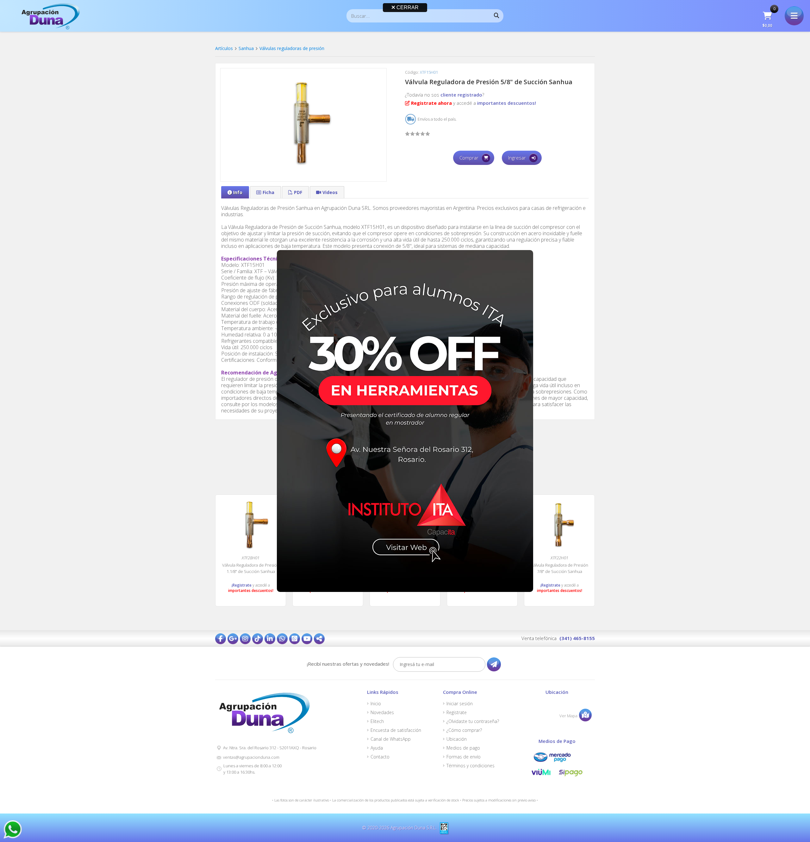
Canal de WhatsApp (391, 739)
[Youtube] (307, 638)
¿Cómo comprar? (464, 730)
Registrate (456, 712)
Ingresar (517, 157)
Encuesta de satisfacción (396, 730)
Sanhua (246, 48)
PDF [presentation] (298, 192)
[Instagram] (245, 638)
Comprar (468, 157)
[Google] (232, 638)
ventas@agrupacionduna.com (251, 757)
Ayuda (377, 748)
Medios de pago (463, 748)
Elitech (377, 721)
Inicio (376, 703)
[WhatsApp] (282, 638)
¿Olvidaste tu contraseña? (472, 721)
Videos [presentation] (330, 192)
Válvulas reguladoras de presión (291, 48)
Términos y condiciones (470, 765)
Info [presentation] (237, 192)
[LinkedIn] (270, 638)
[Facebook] (220, 638)
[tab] (235, 192)
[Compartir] (319, 638)
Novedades (382, 712)
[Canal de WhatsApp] (294, 638)
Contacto (380, 756)
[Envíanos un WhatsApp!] (12, 829)
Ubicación (456, 739)
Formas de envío (463, 756)
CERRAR (407, 7)
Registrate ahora (431, 103)
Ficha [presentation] (268, 192)
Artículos (224, 48)
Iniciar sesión (459, 703)
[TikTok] (257, 638)
